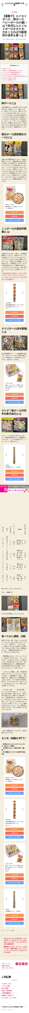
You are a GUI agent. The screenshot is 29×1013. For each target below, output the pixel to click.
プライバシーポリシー (8, 1009)
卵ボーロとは (6, 68)
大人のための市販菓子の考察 (14, 4)
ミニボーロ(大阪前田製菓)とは (11, 72)
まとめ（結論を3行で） (9, 80)
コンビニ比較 (6, 986)
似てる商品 (14, 12)
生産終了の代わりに (8, 995)
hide (17, 65)
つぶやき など (6, 983)
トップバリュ (7, 930)
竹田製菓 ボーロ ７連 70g (12, 467)
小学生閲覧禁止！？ (8, 993)
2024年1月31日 (22, 39)
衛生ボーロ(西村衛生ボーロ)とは (11, 70)
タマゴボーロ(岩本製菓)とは (10, 74)
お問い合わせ (6, 966)
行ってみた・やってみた (9, 998)
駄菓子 (13, 930)
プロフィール (6, 963)
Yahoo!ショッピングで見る (14, 220)
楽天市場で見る (14, 216)
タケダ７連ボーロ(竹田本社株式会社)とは (14, 76)
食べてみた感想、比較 (8, 78)
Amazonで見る (14, 212)
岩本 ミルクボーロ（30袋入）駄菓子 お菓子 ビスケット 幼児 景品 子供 (14, 386)
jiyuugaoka (11, 39)
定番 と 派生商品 (7, 990)
